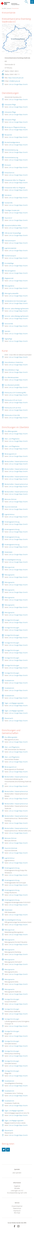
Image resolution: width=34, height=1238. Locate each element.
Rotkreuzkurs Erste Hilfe (12, 415)
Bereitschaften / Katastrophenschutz (16, 461)
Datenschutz (17, 1208)
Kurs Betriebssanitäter (12, 377)
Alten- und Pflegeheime (12, 439)
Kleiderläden (8, 552)
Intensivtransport (10, 240)
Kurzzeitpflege (9, 263)
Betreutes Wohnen (11, 499)
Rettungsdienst (9, 286)
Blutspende (8, 135)
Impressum (17, 1211)
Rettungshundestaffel (11, 293)
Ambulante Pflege (10, 104)
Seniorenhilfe (9, 324)
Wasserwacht (9, 718)
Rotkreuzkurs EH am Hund (13, 400)
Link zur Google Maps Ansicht (18, 84)
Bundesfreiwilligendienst (12, 142)
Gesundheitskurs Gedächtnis (14, 362)
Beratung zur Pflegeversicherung (15, 127)
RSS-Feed (17, 1213)
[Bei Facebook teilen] (8, 1150)
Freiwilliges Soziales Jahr (12, 210)
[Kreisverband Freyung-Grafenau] (5, 4)
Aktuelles (17, 1188)
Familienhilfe (8, 203)
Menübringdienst (10, 271)
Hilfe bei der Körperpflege (13, 233)
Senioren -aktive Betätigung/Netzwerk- (17, 308)
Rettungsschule (9, 567)
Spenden (7, 331)
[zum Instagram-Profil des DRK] (18, 1226)
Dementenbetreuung (11, 150)
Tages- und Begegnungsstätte (14, 703)
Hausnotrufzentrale (11, 507)
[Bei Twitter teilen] (4, 1150)
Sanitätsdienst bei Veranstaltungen (16, 301)
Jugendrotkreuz (9, 514)
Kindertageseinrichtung (12, 522)
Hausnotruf (8, 218)
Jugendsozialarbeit (10, 248)
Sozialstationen (9, 680)
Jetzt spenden (17, 1173)
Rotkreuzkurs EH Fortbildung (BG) (15, 392)
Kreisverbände (15, 8)
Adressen (9, 8)
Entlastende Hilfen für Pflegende (15, 180)
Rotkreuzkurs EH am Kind (13, 408)
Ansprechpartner (17, 1206)
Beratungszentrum (11, 454)
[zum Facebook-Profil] (14, 1226)
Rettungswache (9, 575)
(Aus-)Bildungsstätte (11, 431)
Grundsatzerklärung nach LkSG (17, 1193)
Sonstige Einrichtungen (12, 620)
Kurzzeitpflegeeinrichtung (13, 560)
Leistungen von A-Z (17, 1190)
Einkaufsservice (9, 173)
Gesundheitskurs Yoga (12, 370)
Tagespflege (8, 339)
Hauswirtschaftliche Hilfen (13, 225)
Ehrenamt (8, 165)
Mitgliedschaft (9, 278)
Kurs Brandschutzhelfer (12, 385)
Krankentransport (10, 256)
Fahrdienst (8, 195)
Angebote (17, 1186)
